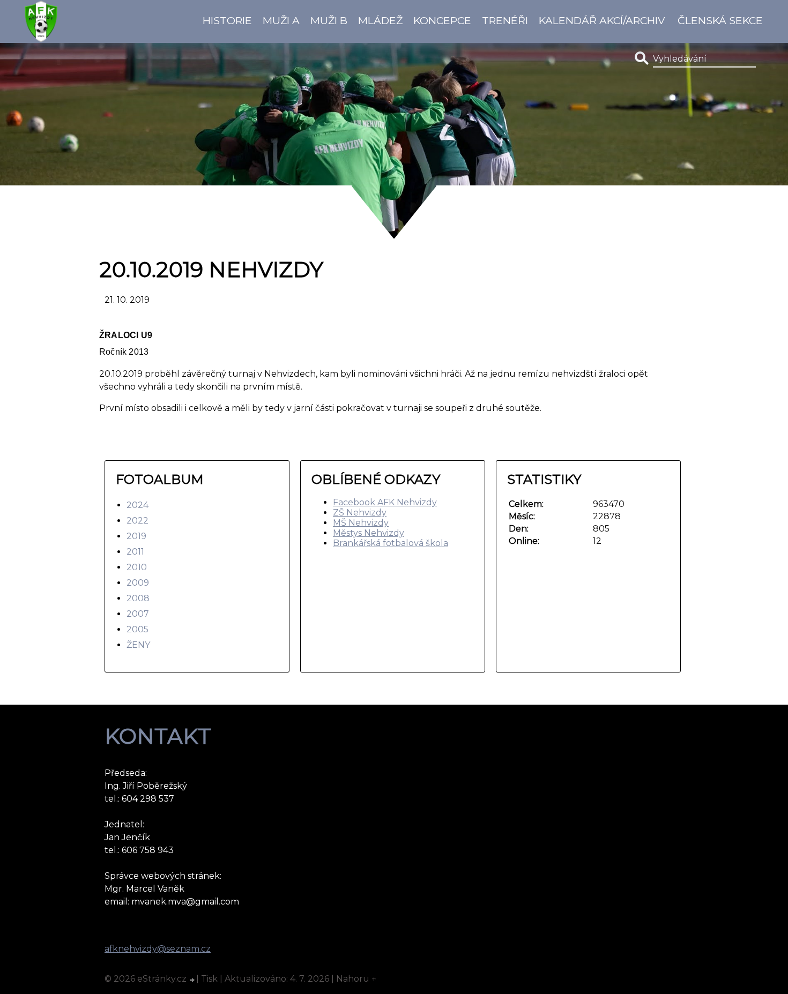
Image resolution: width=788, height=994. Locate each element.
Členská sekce (720, 20)
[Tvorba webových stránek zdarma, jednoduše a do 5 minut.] (192, 980)
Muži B (328, 20)
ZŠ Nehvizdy (359, 512)
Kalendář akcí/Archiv (602, 20)
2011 (135, 552)
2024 (137, 505)
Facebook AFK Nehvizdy (385, 502)
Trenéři (505, 20)
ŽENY (138, 645)
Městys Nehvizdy (368, 533)
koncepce (442, 20)
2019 (136, 536)
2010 (137, 567)
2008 (138, 598)
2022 (137, 520)
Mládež (380, 20)
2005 (137, 629)
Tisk (209, 979)
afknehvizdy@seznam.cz (158, 949)
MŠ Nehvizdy (361, 523)
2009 (138, 583)
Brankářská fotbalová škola (390, 543)
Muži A (281, 20)
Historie (227, 20)
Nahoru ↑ (356, 979)
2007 (138, 614)
